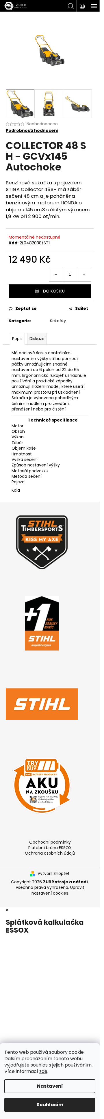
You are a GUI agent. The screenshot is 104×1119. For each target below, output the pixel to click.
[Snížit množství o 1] (56, 274)
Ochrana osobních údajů (50, 853)
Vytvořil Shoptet (54, 873)
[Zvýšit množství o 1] (84, 274)
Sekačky (58, 321)
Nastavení (50, 1086)
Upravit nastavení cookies (57, 890)
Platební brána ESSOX (50, 848)
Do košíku (54, 291)
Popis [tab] (17, 338)
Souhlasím (50, 1104)
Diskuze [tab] (36, 338)
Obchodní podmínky (50, 842)
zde (43, 1071)
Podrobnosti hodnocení (32, 130)
